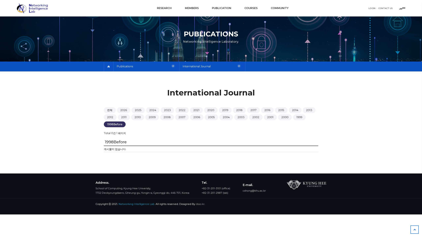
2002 (255, 117)
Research (164, 8)
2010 (138, 117)
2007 (182, 117)
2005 (211, 117)
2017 (253, 110)
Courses (251, 8)
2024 (152, 110)
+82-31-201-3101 (211, 188)
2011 (124, 117)
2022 (182, 110)
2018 (239, 110)
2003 (241, 117)
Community (279, 8)
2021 (196, 110)
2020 (210, 110)
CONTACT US (385, 8)
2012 (110, 117)
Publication (221, 8)
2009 (152, 117)
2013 (309, 110)
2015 (281, 110)
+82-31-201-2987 (212, 192)
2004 (226, 117)
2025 (138, 110)
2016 (267, 110)
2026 (123, 110)
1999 (299, 117)
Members (192, 8)
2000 (284, 117)
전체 (109, 110)
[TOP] (414, 229)
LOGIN (372, 8)
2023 (167, 110)
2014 (295, 110)
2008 (167, 117)
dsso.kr (200, 204)
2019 (225, 110)
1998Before (114, 124)
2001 (270, 117)
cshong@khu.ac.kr (254, 190)
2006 (196, 117)
